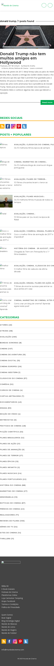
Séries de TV (6, 527)
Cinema (18, 162)
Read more (47, 102)
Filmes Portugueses (11, 479)
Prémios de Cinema (10, 509)
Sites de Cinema (8, 533)
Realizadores (7, 515)
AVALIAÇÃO (19, 144)
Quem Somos (7, 615)
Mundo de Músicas (9, 624)
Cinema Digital (8, 360)
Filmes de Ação (43, 283)
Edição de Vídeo (8, 414)
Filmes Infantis (8, 467)
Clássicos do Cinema (37, 144)
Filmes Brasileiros (10, 438)
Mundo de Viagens (9, 630)
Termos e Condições (10, 604)
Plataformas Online (9, 595)
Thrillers (5, 539)
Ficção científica (9, 432)
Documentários (8, 402)
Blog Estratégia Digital (11, 621)
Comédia (31, 231)
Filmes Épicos (7, 461)
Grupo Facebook (8, 601)
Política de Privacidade (11, 607)
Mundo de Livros (8, 627)
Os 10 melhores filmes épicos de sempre (32, 148)
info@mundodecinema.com (13, 649)
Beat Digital (6, 618)
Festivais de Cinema (10, 426)
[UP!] (27, 663)
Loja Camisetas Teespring (12, 598)
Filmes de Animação (10, 450)
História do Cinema (24, 248)
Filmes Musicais (35, 196)
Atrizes (11, 68)
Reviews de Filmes (9, 521)
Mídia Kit (5, 586)
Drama (40, 231)
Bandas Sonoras (9, 343)
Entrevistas (6, 420)
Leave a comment (36, 68)
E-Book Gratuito (8, 589)
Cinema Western (9, 372)
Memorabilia (7, 497)
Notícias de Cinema (21, 68)
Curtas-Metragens (10, 396)
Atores (5, 68)
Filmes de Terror (35, 179)
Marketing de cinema (34, 162)
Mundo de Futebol (9, 633)
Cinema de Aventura (11, 355)
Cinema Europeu (8, 366)
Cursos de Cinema (9, 390)
